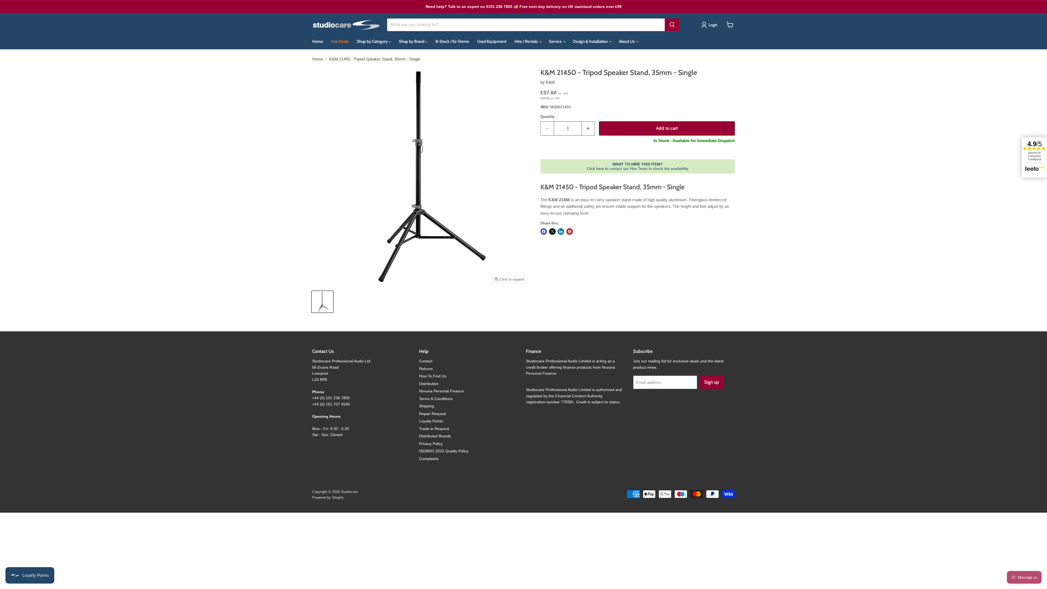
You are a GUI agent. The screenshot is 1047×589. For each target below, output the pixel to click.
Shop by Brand (412, 41)
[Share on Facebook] (543, 231)
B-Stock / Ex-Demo (452, 41)
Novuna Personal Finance (441, 391)
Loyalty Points (431, 421)
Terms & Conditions (436, 398)
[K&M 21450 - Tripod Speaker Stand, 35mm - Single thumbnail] (322, 301)
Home (317, 41)
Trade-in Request (434, 428)
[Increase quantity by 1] (588, 128)
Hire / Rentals (526, 41)
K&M (550, 82)
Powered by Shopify (328, 497)
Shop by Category (373, 41)
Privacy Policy (431, 443)
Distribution (428, 383)
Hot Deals (339, 41)
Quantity (547, 117)
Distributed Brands (435, 436)
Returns (426, 368)
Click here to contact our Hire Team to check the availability (637, 166)
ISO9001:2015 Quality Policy (443, 451)
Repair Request (432, 413)
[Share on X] (552, 231)
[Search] (672, 25)
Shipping (426, 406)
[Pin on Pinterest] (569, 231)
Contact (425, 361)
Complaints (428, 458)
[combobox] (526, 25)
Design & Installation (591, 41)
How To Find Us (432, 376)
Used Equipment (491, 41)
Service (555, 41)
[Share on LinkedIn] (561, 231)
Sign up (711, 382)
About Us (627, 41)
